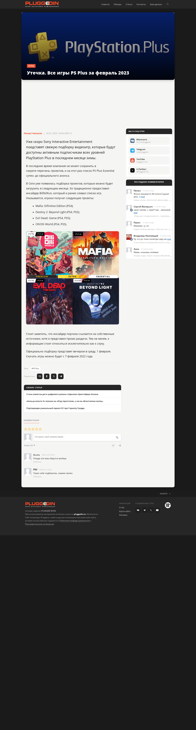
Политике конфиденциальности (75, 520)
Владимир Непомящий (146, 235)
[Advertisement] (98, 104)
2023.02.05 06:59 (48, 454)
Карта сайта (124, 511)
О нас (121, 507)
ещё (143, 196)
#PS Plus (35, 368)
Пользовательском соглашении (39, 524)
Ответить (37, 461)
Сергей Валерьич (143, 206)
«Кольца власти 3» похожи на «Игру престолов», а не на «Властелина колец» (64, 401)
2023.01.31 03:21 (45, 469)
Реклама (123, 515)
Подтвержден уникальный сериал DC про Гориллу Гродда (55, 408)
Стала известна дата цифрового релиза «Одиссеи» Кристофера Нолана (62, 394)
